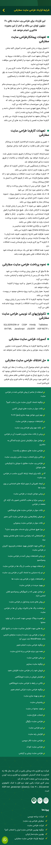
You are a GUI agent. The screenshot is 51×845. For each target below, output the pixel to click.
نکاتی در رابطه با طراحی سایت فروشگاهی (26, 683)
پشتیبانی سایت (36, 702)
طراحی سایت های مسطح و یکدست (28, 451)
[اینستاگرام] (46, 801)
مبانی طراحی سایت (35, 658)
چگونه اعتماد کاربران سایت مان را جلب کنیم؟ (24, 402)
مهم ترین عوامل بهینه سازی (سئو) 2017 (27, 415)
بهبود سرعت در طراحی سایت (31, 585)
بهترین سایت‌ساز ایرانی (35, 834)
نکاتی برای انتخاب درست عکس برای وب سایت (24, 457)
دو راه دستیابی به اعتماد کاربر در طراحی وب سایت (22, 573)
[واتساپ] (40, 801)
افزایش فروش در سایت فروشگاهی (29, 677)
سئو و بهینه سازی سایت (33, 696)
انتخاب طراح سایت (35, 715)
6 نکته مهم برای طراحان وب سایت (30, 428)
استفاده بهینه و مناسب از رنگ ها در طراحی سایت (23, 566)
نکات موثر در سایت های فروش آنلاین (27, 409)
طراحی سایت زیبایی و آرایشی (31, 753)
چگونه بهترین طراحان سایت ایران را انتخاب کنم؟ (24, 830)
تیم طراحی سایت (36, 728)
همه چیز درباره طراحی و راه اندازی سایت (26, 651)
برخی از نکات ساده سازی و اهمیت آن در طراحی (23, 434)
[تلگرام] (34, 801)
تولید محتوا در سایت (34, 709)
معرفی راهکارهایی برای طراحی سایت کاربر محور (23, 517)
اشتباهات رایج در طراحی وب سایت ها (27, 579)
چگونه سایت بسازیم (35, 664)
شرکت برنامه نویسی (36, 817)
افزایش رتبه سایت (35, 734)
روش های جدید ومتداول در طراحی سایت (26, 602)
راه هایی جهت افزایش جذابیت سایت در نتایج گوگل (22, 628)
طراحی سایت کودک (34, 747)
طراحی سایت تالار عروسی (32, 741)
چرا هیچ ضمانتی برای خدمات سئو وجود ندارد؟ (24, 529)
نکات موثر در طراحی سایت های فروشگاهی (25, 510)
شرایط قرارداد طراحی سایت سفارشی (29, 839)
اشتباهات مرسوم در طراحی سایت (29, 421)
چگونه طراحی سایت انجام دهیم (30, 645)
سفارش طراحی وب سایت (33, 821)
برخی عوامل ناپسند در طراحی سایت (28, 494)
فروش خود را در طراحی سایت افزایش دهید (25, 670)
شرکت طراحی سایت (35, 825)
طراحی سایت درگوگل (34, 721)
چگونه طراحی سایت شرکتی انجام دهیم (27, 690)
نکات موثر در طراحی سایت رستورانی (28, 523)
